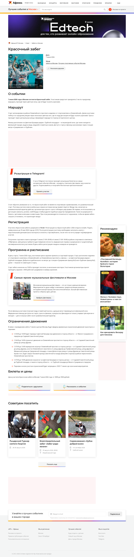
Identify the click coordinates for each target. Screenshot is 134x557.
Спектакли (86, 3)
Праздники (97, 3)
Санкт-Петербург (43, 536)
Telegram (101, 539)
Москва (40, 533)
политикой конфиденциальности (85, 518)
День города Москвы (75, 539)
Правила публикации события (18, 536)
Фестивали (64, 3)
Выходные (42, 3)
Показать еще (52, 464)
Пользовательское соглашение (18, 539)
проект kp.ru (29, 3)
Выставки (75, 3)
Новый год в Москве (75, 536)
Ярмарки (108, 3)
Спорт (27, 43)
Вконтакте (101, 533)
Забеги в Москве (37, 43)
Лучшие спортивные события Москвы (72, 63)
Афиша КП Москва (17, 43)
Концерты (53, 3)
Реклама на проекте (119, 9)
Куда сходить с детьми (75, 533)
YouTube (101, 536)
